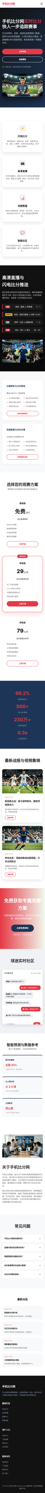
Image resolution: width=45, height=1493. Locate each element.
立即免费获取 (22, 928)
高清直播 (5, 1413)
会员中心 (5, 1435)
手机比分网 (8, 3)
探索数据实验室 (23, 457)
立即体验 (22, 51)
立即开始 (22, 544)
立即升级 (22, 663)
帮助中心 (5, 1443)
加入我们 (5, 1473)
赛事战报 (5, 1420)
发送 (36, 1024)
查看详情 (10, 817)
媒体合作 (5, 1469)
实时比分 (5, 1409)
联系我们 (5, 1462)
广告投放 (5, 1466)
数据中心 (5, 1416)
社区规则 (5, 1447)
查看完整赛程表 (23, 413)
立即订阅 (22, 604)
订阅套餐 (5, 1439)
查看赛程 (22, 59)
